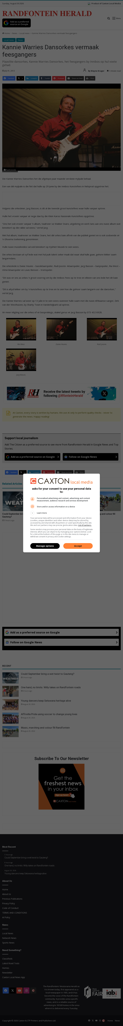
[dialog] (61, 513)
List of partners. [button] (85, 525)
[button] (61, 513)
